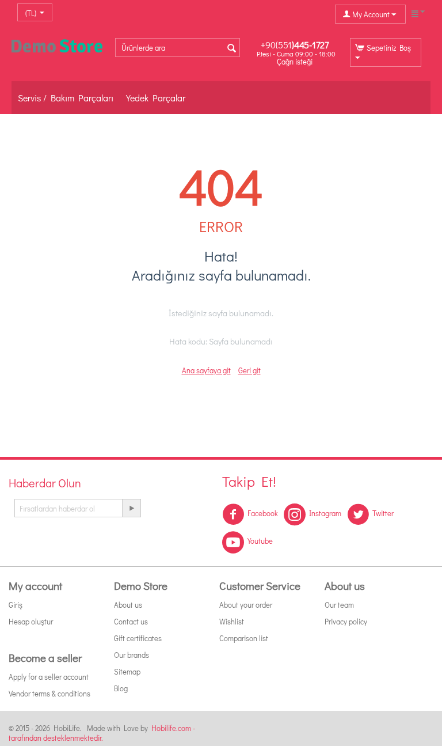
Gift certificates (138, 638)
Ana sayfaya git (206, 370)
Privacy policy (346, 621)
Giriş (15, 604)
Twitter (383, 513)
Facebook (262, 513)
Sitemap (127, 671)
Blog (121, 688)
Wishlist (231, 621)
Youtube (260, 541)
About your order (245, 604)
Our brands (131, 655)
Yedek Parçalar (155, 98)
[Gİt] (131, 508)
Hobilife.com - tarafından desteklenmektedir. (102, 733)
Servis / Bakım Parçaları (65, 98)
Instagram (325, 513)
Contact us (131, 621)
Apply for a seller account (49, 676)
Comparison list (243, 638)
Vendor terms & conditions (49, 693)
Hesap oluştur (31, 621)
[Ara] (231, 48)
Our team (339, 604)
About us (128, 604)
